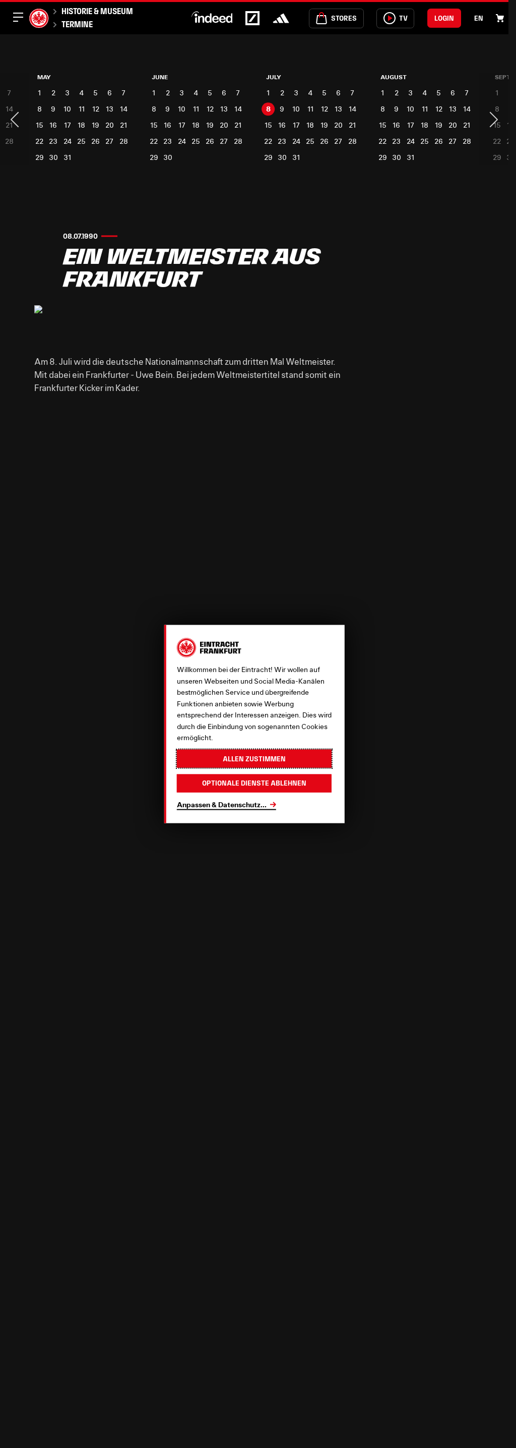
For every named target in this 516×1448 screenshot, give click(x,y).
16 (53, 125)
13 (108, 108)
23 (53, 141)
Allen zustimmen (254, 758)
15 (39, 125)
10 (67, 108)
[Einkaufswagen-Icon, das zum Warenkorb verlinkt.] (500, 18)
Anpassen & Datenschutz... (222, 804)
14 (121, 108)
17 (66, 125)
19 (94, 125)
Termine (77, 24)
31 (67, 157)
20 (108, 125)
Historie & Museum (97, 11)
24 (66, 141)
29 (39, 157)
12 (94, 108)
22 (39, 141)
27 (108, 141)
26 (94, 141)
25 (80, 141)
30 (52, 157)
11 (81, 108)
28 (121, 141)
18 (80, 125)
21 (121, 125)
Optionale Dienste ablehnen (254, 783)
